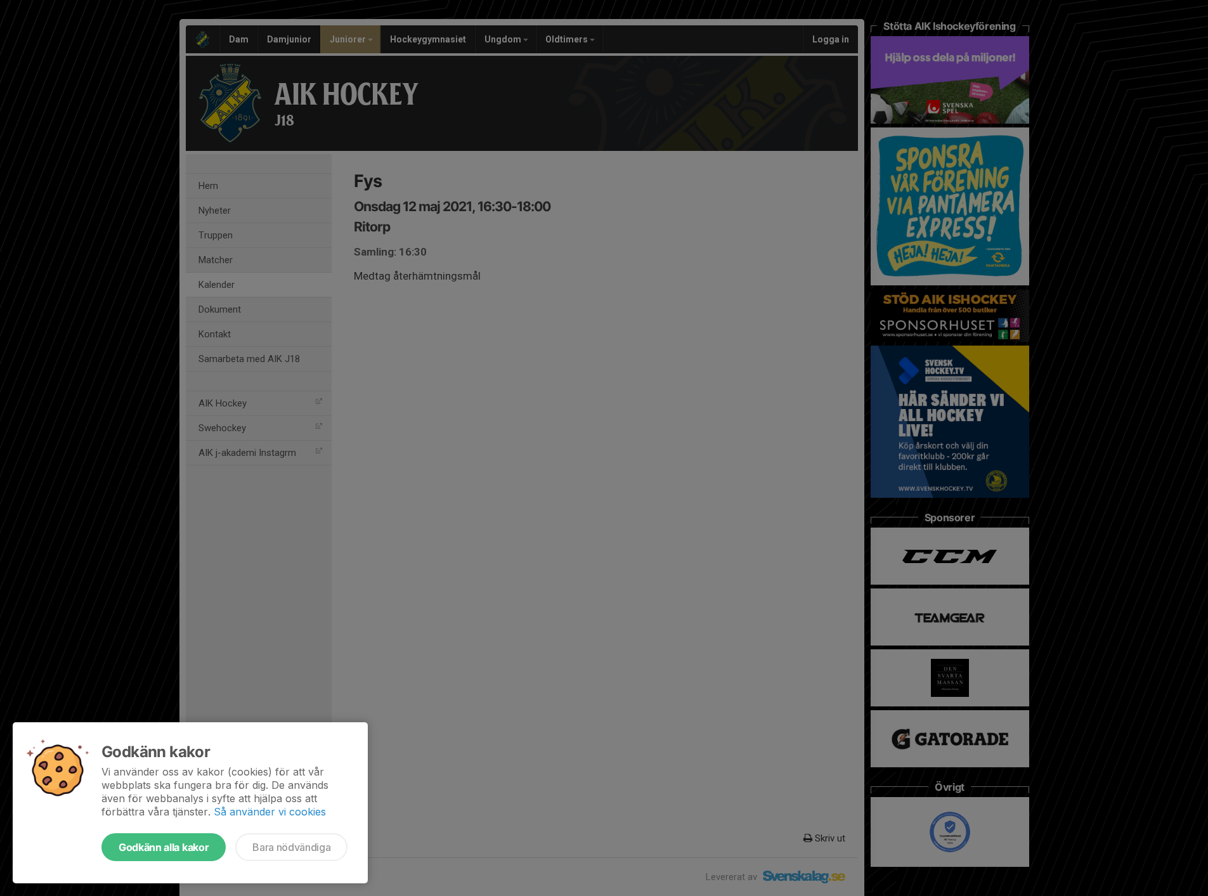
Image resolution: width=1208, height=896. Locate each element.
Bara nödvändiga (291, 847)
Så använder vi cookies (270, 811)
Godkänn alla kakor (164, 847)
